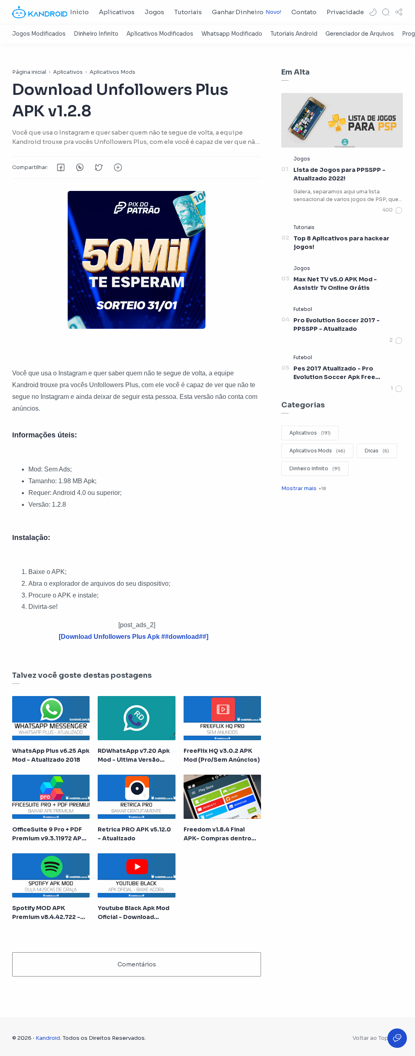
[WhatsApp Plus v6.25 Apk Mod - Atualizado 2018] (51, 718)
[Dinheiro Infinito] (96, 33)
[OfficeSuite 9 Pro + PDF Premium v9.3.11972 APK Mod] (51, 797)
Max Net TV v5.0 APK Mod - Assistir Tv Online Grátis (335, 284)
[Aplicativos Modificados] (159, 33)
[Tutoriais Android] (293, 33)
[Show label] (303, 488)
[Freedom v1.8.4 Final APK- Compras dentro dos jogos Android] (222, 797)
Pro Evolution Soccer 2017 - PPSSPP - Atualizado (336, 325)
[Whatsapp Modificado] (231, 33)
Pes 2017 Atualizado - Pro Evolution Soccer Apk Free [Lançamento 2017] (334, 373)
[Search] (386, 12)
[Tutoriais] (303, 227)
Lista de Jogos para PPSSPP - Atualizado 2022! (339, 174)
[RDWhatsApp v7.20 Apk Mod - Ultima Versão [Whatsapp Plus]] (136, 718)
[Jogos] (301, 159)
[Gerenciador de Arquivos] (359, 33)
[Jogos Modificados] (39, 33)
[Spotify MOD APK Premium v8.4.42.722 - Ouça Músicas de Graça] (51, 875)
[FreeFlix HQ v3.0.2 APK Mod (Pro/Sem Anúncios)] (222, 718)
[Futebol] (302, 309)
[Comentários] (393, 210)
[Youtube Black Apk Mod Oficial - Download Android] (136, 875)
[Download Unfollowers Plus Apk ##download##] (133, 636)
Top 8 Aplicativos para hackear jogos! (341, 243)
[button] (373, 12)
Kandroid (48, 1038)
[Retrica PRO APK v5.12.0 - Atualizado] (136, 797)
